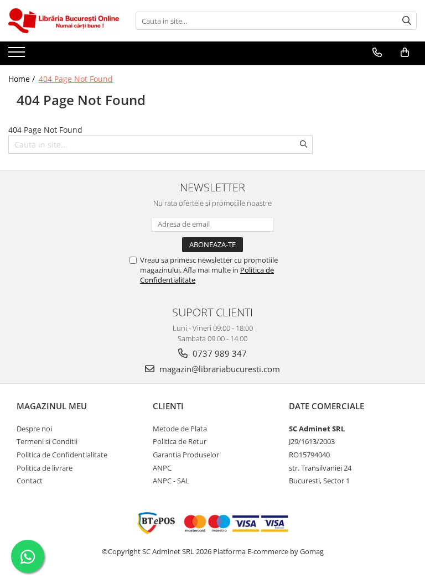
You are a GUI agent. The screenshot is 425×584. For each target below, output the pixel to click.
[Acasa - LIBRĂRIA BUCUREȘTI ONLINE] (63, 20)
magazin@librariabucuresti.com (218, 368)
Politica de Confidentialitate (62, 455)
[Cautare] (407, 21)
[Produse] (18, 55)
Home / (22, 79)
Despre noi (34, 429)
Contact (30, 481)
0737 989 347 (218, 353)
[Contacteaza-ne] (377, 52)
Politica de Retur (179, 441)
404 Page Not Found (76, 79)
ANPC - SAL (171, 481)
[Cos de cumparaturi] (405, 52)
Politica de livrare (44, 468)
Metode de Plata (180, 429)
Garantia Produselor (186, 455)
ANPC (162, 468)
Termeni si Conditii (47, 441)
